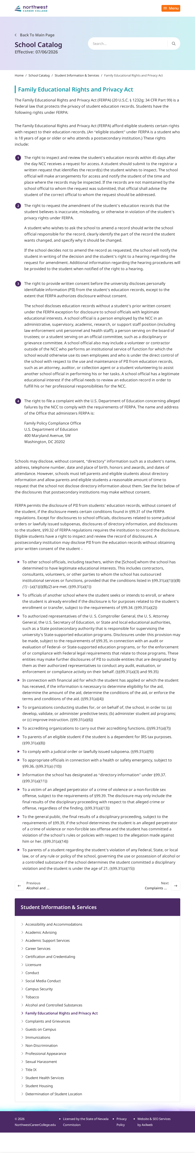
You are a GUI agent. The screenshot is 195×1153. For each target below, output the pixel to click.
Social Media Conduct (43, 980)
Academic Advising (41, 932)
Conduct (32, 972)
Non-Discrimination (41, 1045)
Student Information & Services (77, 75)
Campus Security (39, 988)
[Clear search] (163, 43)
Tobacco (32, 997)
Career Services (37, 948)
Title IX (31, 1069)
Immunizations (37, 1037)
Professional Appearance (45, 1053)
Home (19, 75)
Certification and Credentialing (50, 956)
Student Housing (39, 1085)
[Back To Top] (13, 1126)
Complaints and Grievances (47, 1021)
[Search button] (173, 43)
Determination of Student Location (53, 1093)
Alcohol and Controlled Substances (53, 1005)
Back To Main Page (36, 35)
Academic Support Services (47, 940)
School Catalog (39, 75)
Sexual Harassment (41, 1061)
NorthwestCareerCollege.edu (35, 1125)
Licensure (33, 964)
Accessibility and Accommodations (53, 924)
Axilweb (147, 1125)
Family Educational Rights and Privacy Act (61, 1013)
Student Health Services (44, 1077)
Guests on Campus (40, 1029)
